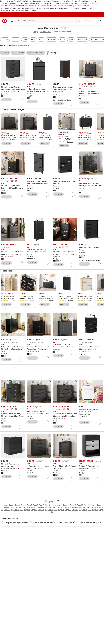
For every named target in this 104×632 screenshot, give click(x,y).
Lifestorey (4, 418)
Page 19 (20, 507)
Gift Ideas (59, 6)
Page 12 (73, 505)
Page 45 (95, 510)
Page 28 (82, 507)
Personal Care (41, 3)
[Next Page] (102, 39)
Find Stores (32, 10)
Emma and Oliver (58, 91)
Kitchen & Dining (78, 1)
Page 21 (34, 507)
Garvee (81, 96)
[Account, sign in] (89, 21)
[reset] (74, 21)
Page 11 (66, 505)
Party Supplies (50, 6)
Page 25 (61, 507)
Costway (82, 470)
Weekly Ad (67, 8)
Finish (62, 39)
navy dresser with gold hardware (17, 523)
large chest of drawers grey (43, 523)
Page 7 (41, 505)
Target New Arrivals (7, 1)
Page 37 (41, 510)
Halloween (35, 1)
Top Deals (46, 8)
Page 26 (68, 507)
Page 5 (29, 505)
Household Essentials (19, 3)
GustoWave (57, 349)
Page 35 (27, 510)
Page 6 (35, 505)
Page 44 (89, 510)
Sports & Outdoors (53, 3)
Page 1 (6, 505)
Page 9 (53, 505)
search (79, 21)
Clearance (13, 8)
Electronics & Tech (12, 6)
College (28, 1)
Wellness (71, 3)
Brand (71, 39)
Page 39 (54, 510)
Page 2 (11, 505)
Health (65, 3)
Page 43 (82, 510)
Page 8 (47, 505)
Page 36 (34, 510)
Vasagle (29, 93)
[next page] (58, 501)
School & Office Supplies (83, 3)
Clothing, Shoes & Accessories (50, 1)
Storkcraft (56, 186)
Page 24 (54, 507)
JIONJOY (30, 254)
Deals (7, 8)
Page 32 (7, 510)
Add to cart (6, 100)
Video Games (24, 6)
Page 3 (17, 505)
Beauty (33, 3)
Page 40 (61, 510)
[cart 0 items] (100, 21)
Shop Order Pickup (78, 8)
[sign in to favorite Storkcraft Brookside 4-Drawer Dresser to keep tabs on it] (73, 194)
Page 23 (48, 507)
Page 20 (27, 507)
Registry (9, 10)
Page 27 (75, 507)
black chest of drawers (87, 523)
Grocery (8, 3)
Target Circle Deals (56, 8)
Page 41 (68, 510)
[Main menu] (11, 21)
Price (33, 39)
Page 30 (95, 507)
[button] (63, 132)
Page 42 (75, 510)
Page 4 (23, 505)
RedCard (15, 10)
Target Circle (23, 10)
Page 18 (14, 507)
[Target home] (4, 20)
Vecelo (3, 256)
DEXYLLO (4, 190)
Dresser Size (82, 39)
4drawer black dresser (66, 523)
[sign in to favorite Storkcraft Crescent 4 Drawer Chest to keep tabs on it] (99, 264)
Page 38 (48, 510)
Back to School (19, 1)
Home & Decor (66, 1)
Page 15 (93, 505)
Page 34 (20, 510)
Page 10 (59, 505)
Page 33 (14, 510)
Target (36, 32)
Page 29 (89, 507)
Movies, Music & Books (37, 6)
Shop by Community (77, 6)
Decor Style (52, 39)
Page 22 (41, 507)
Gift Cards (66, 6)
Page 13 (80, 505)
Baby (29, 3)
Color (41, 39)
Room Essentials (6, 91)
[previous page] (46, 501)
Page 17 (7, 507)
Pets (61, 3)
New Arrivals (21, 8)
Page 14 (87, 505)
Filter (6, 40)
